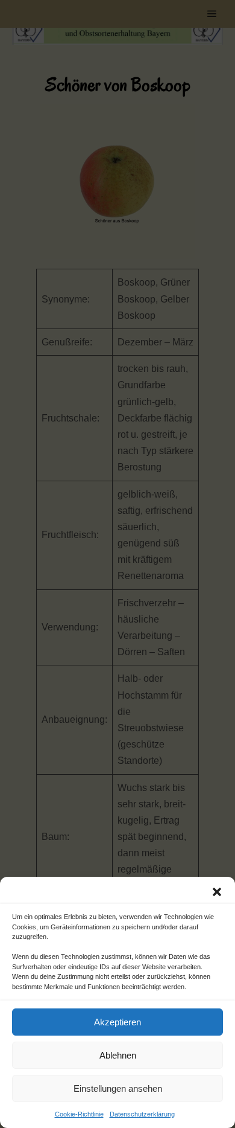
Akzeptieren (117, 1022)
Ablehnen (117, 1055)
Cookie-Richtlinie (79, 1114)
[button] (217, 892)
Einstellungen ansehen (118, 1088)
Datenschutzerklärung (142, 1114)
